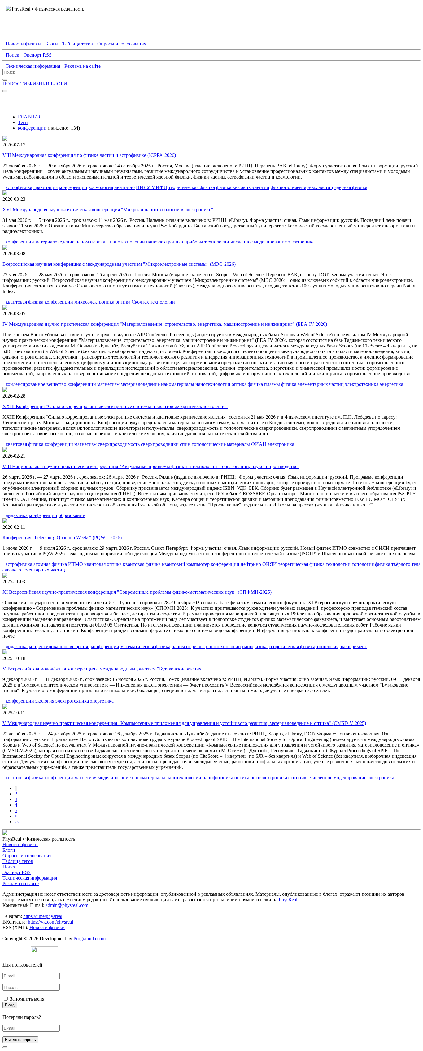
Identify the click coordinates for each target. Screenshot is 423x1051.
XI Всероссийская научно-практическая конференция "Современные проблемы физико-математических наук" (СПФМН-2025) (137, 592)
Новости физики (20, 844)
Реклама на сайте (20, 883)
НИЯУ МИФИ (151, 187)
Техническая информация (29, 878)
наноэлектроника (164, 241)
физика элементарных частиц (302, 187)
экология (44, 701)
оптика (123, 301)
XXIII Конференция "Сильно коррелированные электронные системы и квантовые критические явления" (115, 406)
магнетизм (108, 384)
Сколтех (140, 301)
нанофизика (255, 646)
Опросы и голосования (26, 855)
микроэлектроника (94, 301)
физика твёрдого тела (398, 564)
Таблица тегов (17, 861)
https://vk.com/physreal (50, 921)
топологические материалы (221, 444)
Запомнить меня (27, 998)
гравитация (45, 187)
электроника (301, 241)
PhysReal (288, 899)
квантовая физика (24, 301)
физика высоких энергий (242, 187)
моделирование (114, 777)
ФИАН (258, 444)
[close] (4, 1047)
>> (17, 821)
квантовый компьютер (186, 564)
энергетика (391, 384)
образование (72, 515)
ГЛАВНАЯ (30, 116)
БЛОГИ (59, 83)
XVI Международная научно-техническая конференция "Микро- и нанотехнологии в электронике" (107, 209)
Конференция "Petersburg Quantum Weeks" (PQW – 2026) (62, 537)
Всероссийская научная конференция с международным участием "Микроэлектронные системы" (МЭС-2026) (119, 264)
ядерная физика (350, 187)
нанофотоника (218, 777)
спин (185, 444)
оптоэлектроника (269, 777)
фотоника (298, 777)
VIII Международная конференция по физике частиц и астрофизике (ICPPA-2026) (89, 155)
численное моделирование (258, 241)
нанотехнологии (127, 241)
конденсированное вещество (36, 384)
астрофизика (19, 187)
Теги (23, 122)
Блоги (8, 850)
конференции (32, 128)
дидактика (17, 515)
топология (363, 564)
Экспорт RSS (16, 872)
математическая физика (145, 646)
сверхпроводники (160, 444)
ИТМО (75, 564)
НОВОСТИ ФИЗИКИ (26, 83)
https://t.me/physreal (42, 916)
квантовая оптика (103, 564)
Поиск (9, 866)
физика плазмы (264, 384)
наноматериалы (92, 241)
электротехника (361, 384)
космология (101, 187)
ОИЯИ (269, 564)
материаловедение (54, 241)
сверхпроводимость (119, 444)
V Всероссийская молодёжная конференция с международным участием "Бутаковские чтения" (102, 668)
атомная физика (50, 564)
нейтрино (124, 187)
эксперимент (353, 646)
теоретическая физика (191, 187)
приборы (193, 241)
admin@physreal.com (67, 905)
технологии (216, 241)
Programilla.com (89, 938)
